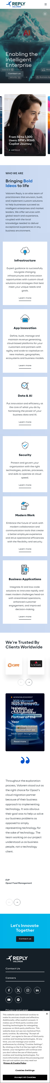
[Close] (47, 1014)
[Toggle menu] (45, 4)
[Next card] (17, 902)
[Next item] (29, 682)
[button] (14, 74)
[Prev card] (9, 902)
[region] (25, 1047)
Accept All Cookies (25, 1077)
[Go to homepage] (16, 4)
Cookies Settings (25, 1070)
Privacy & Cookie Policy (14, 1063)
